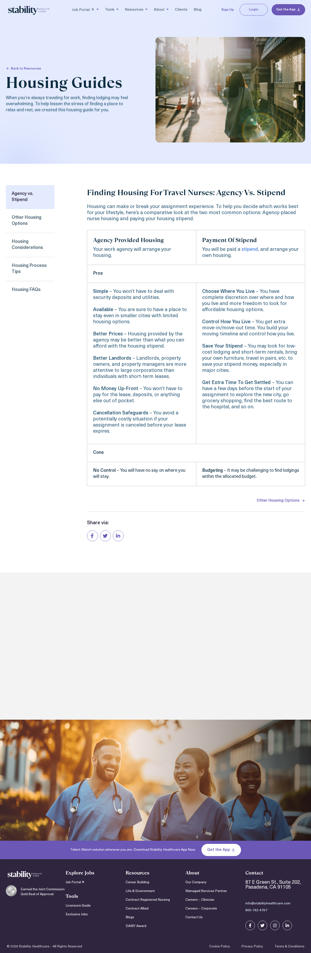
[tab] (30, 197)
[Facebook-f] (250, 925)
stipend (250, 249)
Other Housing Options (278, 501)
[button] (92, 535)
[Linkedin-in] (287, 925)
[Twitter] (262, 925)
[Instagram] (275, 925)
